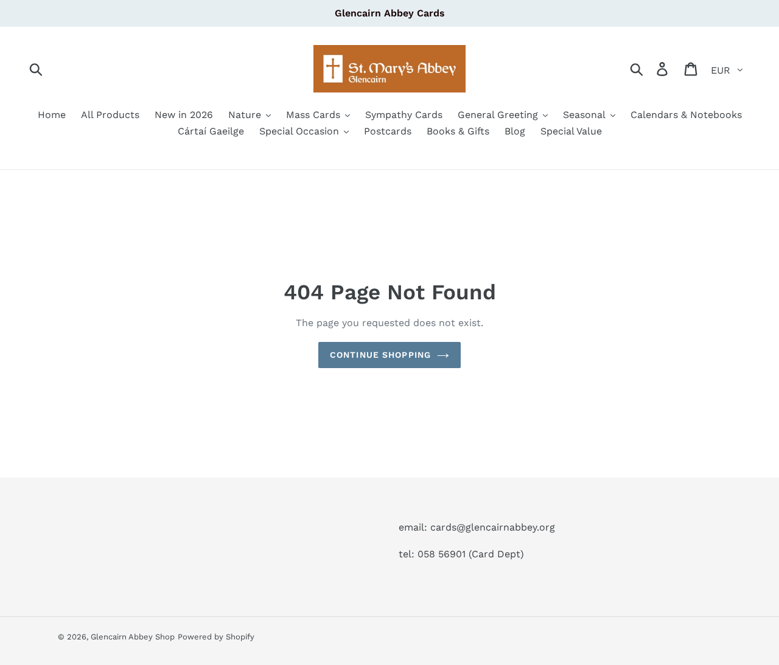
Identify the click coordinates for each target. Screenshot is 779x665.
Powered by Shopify (216, 636)
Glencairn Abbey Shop (133, 636)
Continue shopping (380, 355)
